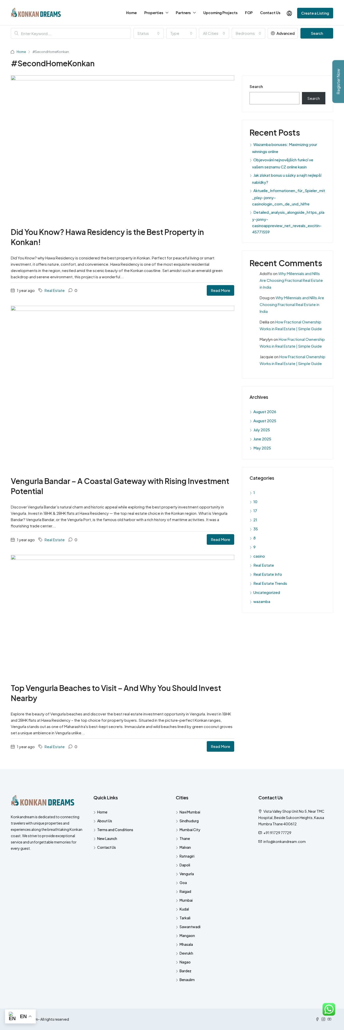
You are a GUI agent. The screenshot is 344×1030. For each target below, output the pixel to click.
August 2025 (264, 420)
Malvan (185, 847)
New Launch (107, 838)
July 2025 (261, 429)
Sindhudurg (189, 821)
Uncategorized (266, 592)
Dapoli (185, 865)
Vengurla (187, 873)
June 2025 (262, 438)
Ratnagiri (187, 856)
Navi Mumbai (190, 812)
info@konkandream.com (284, 841)
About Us (104, 821)
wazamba (261, 601)
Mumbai (186, 900)
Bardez (185, 970)
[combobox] (148, 33)
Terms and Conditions (115, 829)
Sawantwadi (190, 926)
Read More (220, 290)
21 (255, 519)
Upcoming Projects (220, 12)
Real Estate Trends (270, 583)
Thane (185, 838)
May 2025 (262, 447)
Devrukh (186, 953)
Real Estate (55, 290)
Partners (183, 12)
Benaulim (187, 979)
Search (317, 33)
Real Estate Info (267, 574)
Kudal (184, 909)
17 (255, 510)
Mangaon (187, 935)
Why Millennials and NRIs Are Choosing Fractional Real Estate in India (291, 280)
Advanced (285, 33)
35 (255, 528)
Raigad (185, 891)
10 (255, 501)
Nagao (185, 962)
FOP (249, 12)
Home (131, 12)
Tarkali (185, 918)
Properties (153, 12)
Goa (183, 882)
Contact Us (270, 12)
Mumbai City (190, 829)
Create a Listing (315, 13)
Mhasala (186, 944)
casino (259, 556)
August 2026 (264, 411)
